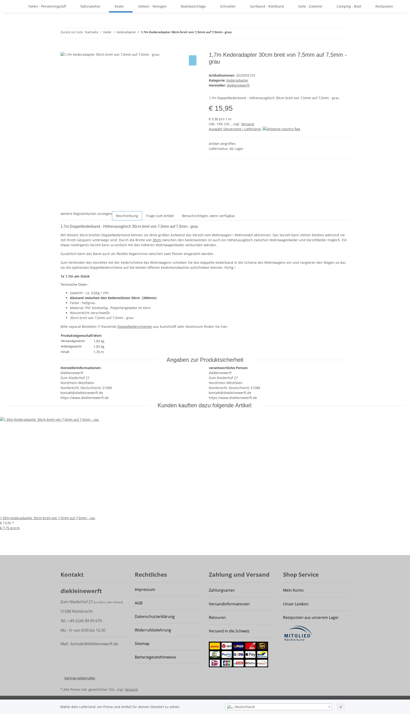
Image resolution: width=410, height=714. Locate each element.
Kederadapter (237, 80)
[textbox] (278, 707)
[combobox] (278, 707)
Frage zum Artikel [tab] (160, 215)
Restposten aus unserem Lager (311, 617)
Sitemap (142, 643)
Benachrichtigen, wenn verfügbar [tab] (208, 215)
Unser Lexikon (295, 604)
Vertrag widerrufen (79, 678)
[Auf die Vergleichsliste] (192, 60)
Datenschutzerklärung (155, 616)
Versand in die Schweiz (229, 631)
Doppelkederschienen (134, 326)
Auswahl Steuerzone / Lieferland (235, 129)
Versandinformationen (229, 604)
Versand (247, 124)
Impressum (145, 589)
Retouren (217, 617)
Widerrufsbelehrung (153, 630)
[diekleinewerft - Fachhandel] (17, 6)
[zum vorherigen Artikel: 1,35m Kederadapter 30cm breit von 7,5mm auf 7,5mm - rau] (235, 33)
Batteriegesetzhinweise (155, 657)
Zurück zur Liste (72, 32)
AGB (138, 603)
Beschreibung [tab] (127, 215)
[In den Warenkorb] (64, 48)
